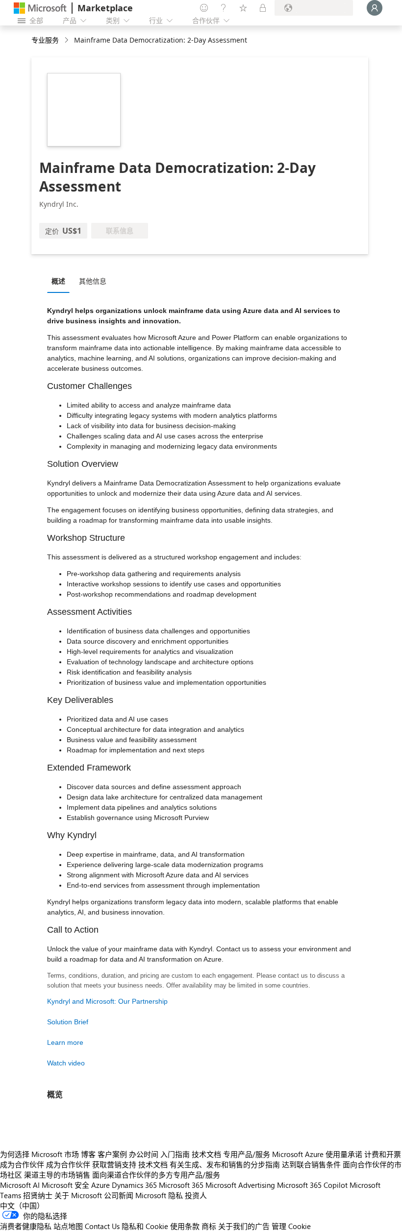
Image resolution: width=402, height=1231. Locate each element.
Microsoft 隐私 (159, 1195)
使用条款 (185, 1226)
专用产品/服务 (246, 1154)
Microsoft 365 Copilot (312, 1185)
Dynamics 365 (134, 1185)
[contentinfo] (67, 40)
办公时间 (143, 1154)
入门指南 (175, 1154)
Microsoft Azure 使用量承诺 (317, 1154)
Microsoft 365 (181, 1185)
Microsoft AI (20, 1185)
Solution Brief (67, 1022)
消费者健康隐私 (25, 1226)
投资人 (196, 1195)
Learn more (65, 1042)
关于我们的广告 (244, 1226)
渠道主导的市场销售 (57, 1175)
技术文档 (206, 1154)
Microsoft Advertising (240, 1185)
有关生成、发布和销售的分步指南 (225, 1164)
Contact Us (102, 1226)
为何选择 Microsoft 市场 (39, 1154)
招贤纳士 (37, 1195)
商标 (208, 1226)
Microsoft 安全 (65, 1185)
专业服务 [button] (45, 40)
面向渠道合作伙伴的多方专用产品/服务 (156, 1175)
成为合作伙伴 (22, 1164)
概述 (58, 281)
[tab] (61, 280)
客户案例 (112, 1154)
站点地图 (68, 1226)
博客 (88, 1154)
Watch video (66, 1063)
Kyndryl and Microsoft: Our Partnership (107, 1001)
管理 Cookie (291, 1226)
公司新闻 (118, 1195)
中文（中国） (22, 1205)
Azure (100, 1185)
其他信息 (92, 281)
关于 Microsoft (78, 1195)
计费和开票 (382, 1154)
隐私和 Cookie (145, 1226)
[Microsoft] (40, 8)
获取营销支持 (114, 1164)
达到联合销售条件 (311, 1164)
